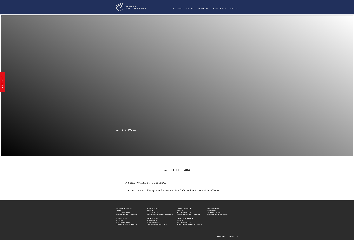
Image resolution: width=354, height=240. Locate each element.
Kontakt (234, 8)
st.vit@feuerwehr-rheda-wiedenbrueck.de (157, 224)
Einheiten (190, 8)
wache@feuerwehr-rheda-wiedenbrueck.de (126, 214)
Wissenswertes (219, 8)
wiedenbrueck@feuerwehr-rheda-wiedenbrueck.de (189, 224)
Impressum (221, 236)
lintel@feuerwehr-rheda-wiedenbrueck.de (217, 214)
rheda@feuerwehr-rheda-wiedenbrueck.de (126, 224)
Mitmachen (203, 8)
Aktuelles (177, 8)
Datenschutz (233, 236)
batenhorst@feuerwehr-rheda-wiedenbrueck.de (188, 214)
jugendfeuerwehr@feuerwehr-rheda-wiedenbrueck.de (160, 214)
